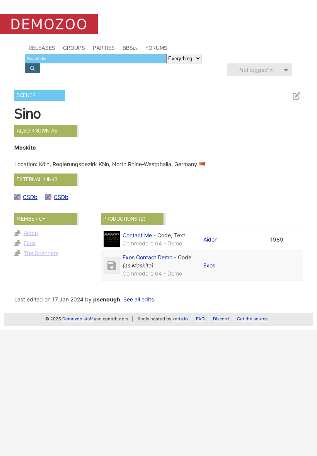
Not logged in (256, 69)
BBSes (130, 47)
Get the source (252, 319)
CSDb (30, 197)
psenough (106, 299)
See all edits (138, 299)
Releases (42, 47)
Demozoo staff (77, 319)
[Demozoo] (49, 24)
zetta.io (180, 319)
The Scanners (41, 253)
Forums (156, 47)
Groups (74, 47)
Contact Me (137, 235)
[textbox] (95, 58)
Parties (104, 47)
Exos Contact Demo (147, 257)
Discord (221, 319)
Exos (30, 243)
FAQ (200, 319)
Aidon (31, 233)
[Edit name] (296, 96)
